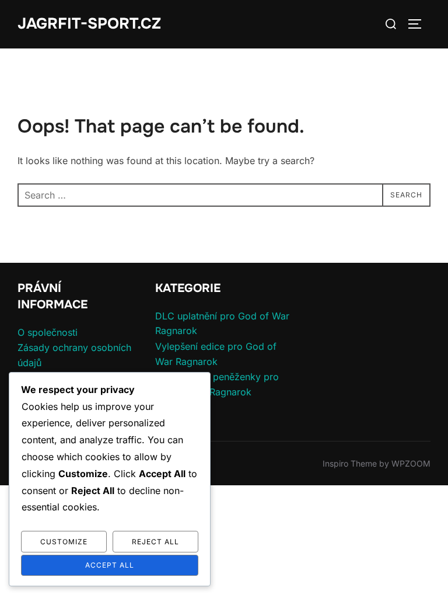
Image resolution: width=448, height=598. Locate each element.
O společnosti (48, 332)
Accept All (109, 565)
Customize (64, 541)
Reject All (155, 541)
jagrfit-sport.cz (89, 23)
